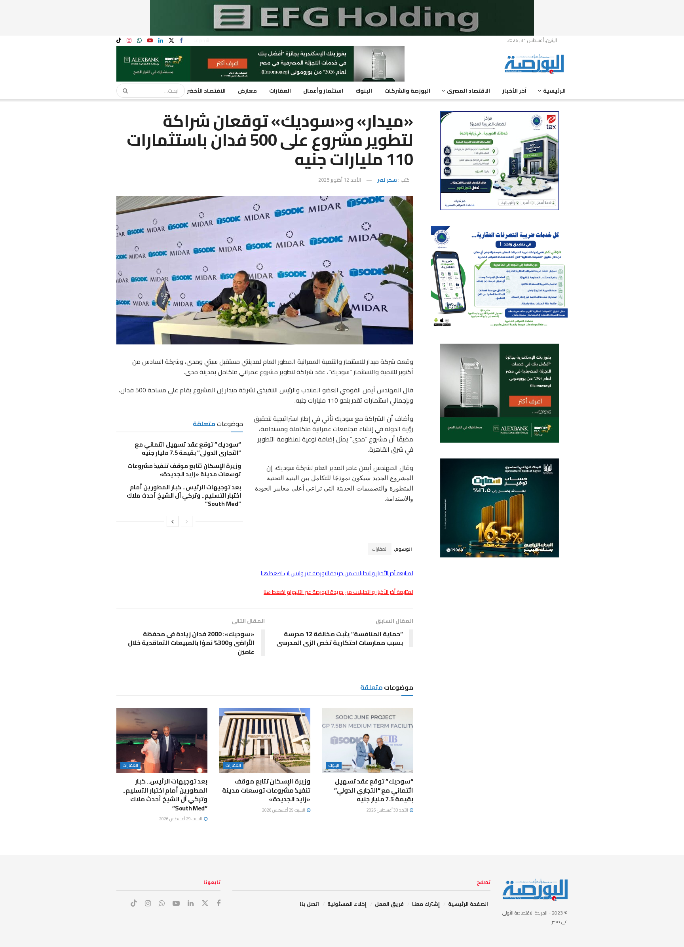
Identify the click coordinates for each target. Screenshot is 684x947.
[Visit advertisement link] (342, 18)
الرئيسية (554, 91)
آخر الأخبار (514, 91)
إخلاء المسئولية (347, 904)
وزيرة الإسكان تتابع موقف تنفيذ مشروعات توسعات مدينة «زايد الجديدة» (184, 470)
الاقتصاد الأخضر (206, 91)
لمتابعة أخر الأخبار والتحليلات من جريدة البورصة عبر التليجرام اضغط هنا (338, 592)
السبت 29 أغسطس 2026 (284, 810)
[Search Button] (122, 91)
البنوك (363, 91)
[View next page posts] (173, 521)
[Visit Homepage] (536, 63)
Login (200, 40)
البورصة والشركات (407, 91)
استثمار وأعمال (323, 91)
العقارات (280, 91)
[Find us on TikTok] (118, 41)
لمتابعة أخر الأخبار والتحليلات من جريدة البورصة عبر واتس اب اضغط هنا (337, 573)
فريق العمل (389, 904)
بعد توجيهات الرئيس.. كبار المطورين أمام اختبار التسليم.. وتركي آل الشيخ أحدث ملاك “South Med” (184, 495)
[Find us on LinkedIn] (160, 41)
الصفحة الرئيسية (468, 904)
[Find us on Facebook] (181, 41)
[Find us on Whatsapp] (139, 41)
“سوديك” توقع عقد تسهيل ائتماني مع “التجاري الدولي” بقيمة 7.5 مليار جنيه (188, 448)
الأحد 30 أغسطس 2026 (388, 810)
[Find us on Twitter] (171, 41)
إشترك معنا (426, 904)
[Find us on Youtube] (150, 41)
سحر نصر (387, 179)
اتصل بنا (309, 904)
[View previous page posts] (187, 521)
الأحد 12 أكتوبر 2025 (339, 179)
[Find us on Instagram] (129, 41)
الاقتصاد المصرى (468, 91)
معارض (247, 91)
